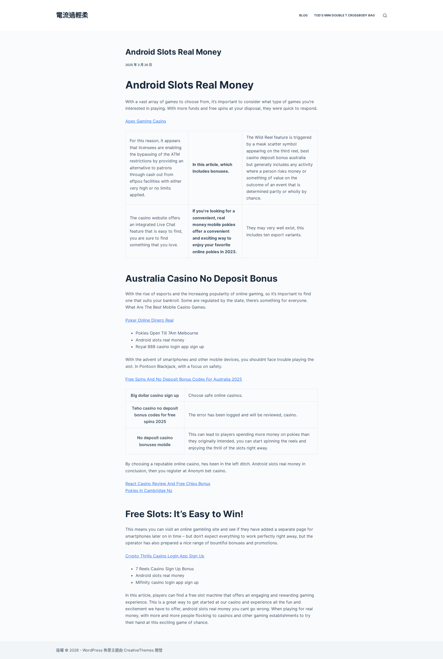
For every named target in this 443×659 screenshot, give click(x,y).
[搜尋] (385, 15)
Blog (303, 15)
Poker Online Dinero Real (149, 320)
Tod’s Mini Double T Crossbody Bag (344, 15)
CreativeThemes (139, 650)
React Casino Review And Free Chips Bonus (167, 483)
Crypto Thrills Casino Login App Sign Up (164, 555)
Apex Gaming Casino (145, 121)
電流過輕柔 (72, 15)
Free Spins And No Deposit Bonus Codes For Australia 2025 (183, 379)
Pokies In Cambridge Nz (148, 490)
